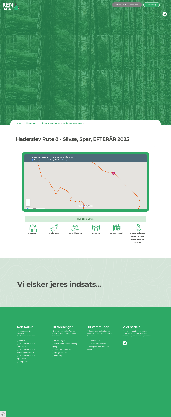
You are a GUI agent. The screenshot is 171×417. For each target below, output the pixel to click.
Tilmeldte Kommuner (50, 123)
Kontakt (22, 341)
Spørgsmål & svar (61, 353)
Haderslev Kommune (72, 123)
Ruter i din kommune (62, 350)
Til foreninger (59, 341)
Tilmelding (151, 5)
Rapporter (23, 362)
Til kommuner (31, 123)
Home (18, 123)
